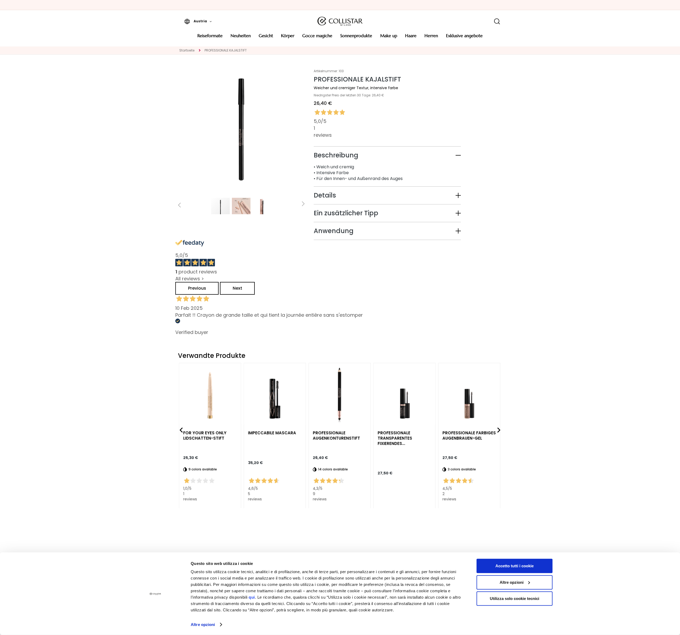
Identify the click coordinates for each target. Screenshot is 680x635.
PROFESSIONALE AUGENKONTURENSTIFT (336, 435)
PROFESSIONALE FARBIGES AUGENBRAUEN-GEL (469, 435)
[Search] (497, 21)
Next (237, 288)
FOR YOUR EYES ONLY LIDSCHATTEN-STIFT (205, 435)
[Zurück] (181, 430)
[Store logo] (340, 21)
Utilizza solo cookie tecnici (514, 598)
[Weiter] (499, 430)
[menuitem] (210, 37)
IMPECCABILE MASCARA (272, 432)
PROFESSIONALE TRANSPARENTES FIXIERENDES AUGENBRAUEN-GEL (398, 438)
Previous (197, 288)
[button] (198, 21)
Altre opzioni (203, 624)
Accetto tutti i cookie (514, 566)
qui (252, 597)
